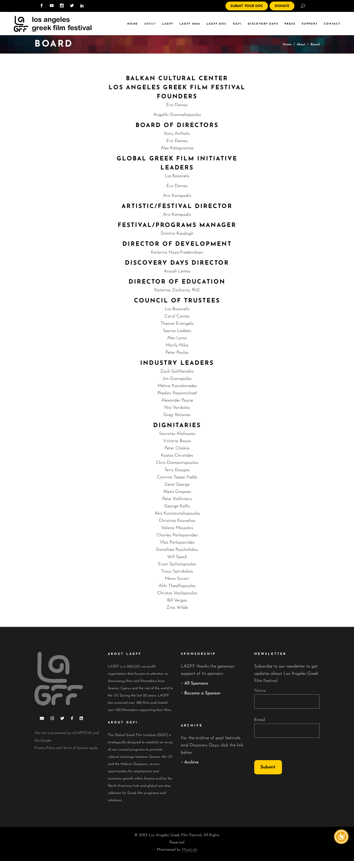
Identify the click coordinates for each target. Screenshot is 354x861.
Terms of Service (75, 748)
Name (260, 690)
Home (287, 44)
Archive (191, 762)
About (301, 44)
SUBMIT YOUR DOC (246, 6)
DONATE (282, 6)
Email (259, 720)
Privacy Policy (44, 748)
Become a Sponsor (202, 693)
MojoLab (189, 850)
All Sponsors (196, 683)
